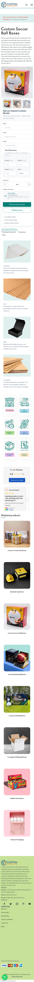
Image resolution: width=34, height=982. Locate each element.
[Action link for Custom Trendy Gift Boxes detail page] (17, 534)
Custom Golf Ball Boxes (17, 716)
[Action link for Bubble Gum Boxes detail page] (17, 782)
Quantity (6, 180)
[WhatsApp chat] (5, 977)
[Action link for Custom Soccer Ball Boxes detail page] (17, 616)
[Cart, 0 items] (26, 5)
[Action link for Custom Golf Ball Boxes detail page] (17, 699)
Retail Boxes (6, 19)
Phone (5, 141)
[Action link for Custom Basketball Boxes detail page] (17, 658)
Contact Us (4, 923)
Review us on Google (17, 480)
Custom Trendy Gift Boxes (17, 550)
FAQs (4, 235)
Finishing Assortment (9, 232)
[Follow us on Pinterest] (23, 903)
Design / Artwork (8, 189)
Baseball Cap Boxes (17, 592)
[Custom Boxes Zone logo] (9, 5)
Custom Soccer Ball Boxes (19, 19)
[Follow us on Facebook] (4, 903)
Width (22, 160)
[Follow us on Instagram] (17, 903)
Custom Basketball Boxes (17, 674)
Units (19, 169)
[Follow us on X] (10, 903)
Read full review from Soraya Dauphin (14, 504)
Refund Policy (5, 916)
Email (5, 132)
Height (9, 169)
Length (9, 160)
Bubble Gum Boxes (17, 798)
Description (22, 232)
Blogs (2, 926)
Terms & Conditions (7, 919)
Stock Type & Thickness (9, 229)
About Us (4, 909)
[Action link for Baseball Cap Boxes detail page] (17, 575)
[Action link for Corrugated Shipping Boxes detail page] (17, 740)
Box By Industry (12, 17)
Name (4, 123)
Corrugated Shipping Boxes (17, 757)
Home (5, 17)
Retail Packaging (23, 17)
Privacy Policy (5, 912)
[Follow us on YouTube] (29, 903)
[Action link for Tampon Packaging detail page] (17, 823)
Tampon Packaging (17, 839)
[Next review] (26, 499)
